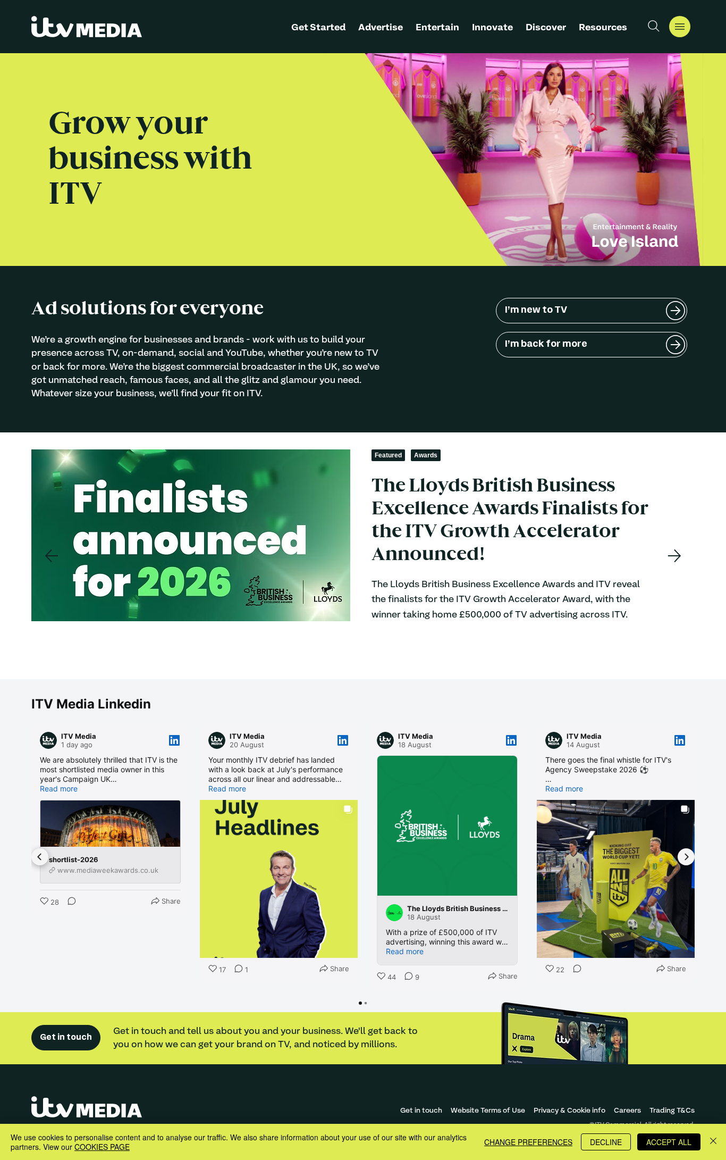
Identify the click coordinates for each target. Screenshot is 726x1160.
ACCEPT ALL (668, 1142)
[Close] (713, 1141)
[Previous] (51, 555)
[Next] (674, 555)
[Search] (654, 26)
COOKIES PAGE (102, 1146)
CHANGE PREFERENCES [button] (528, 1142)
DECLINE (606, 1142)
